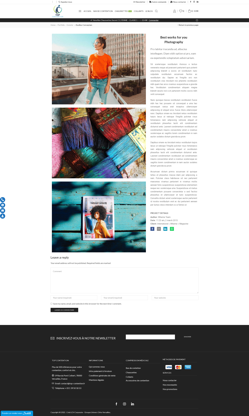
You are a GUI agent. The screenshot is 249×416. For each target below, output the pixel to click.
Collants (138, 11)
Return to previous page (188, 25)
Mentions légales (96, 380)
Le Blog (149, 11)
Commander (154, 20)
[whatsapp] (171, 229)
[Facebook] (191, 2)
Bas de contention (103, 11)
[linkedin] (165, 229)
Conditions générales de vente (102, 375)
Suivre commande (159, 2)
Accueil (87, 11)
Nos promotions (170, 389)
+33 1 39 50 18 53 (73, 388)
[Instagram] (194, 2)
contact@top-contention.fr (73, 383)
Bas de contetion (133, 368)
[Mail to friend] (159, 229)
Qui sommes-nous (97, 366)
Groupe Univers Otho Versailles (97, 412)
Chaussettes (123, 11)
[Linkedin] (197, 2)
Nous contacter (179, 2)
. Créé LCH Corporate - (75, 412)
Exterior (70, 25)
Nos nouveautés (170, 384)
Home (53, 25)
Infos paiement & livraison (100, 371)
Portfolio (61, 25)
